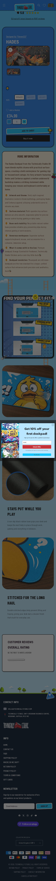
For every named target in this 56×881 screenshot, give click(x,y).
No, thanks (37, 454)
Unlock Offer (37, 447)
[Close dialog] (53, 425)
